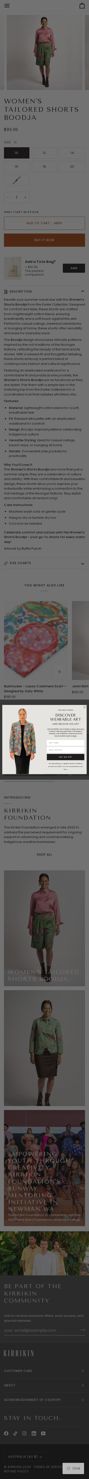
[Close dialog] (84, 707)
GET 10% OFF (65, 757)
